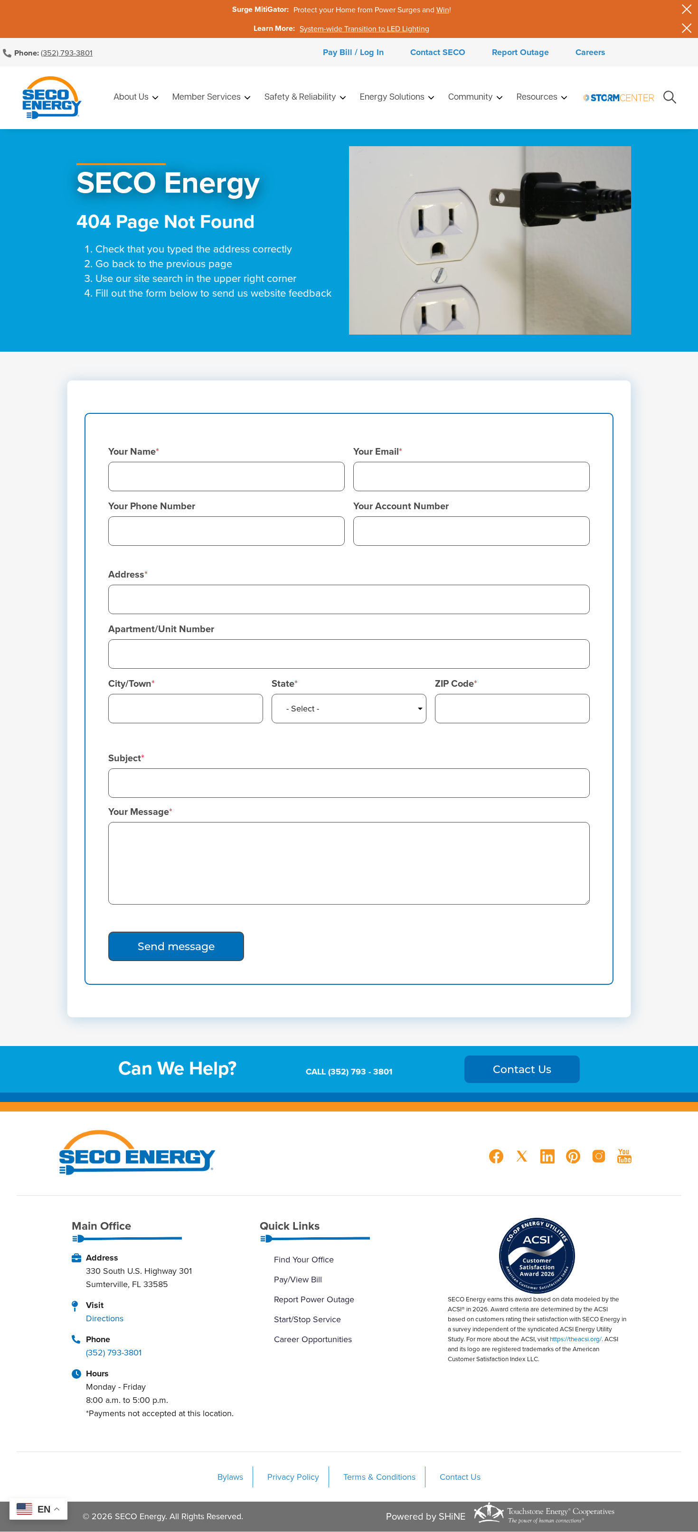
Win (442, 9)
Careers (590, 52)
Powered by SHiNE (425, 1516)
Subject (124, 758)
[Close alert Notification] (687, 9)
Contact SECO (437, 52)
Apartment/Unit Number (161, 629)
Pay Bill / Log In (353, 52)
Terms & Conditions (379, 1477)
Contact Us (460, 1477)
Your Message (138, 811)
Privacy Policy (293, 1477)
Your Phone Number (151, 506)
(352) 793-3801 (67, 52)
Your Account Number (401, 506)
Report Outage (520, 52)
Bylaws (230, 1477)
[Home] (51, 97)
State (283, 683)
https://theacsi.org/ (576, 1338)
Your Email (376, 451)
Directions (104, 1318)
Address (126, 574)
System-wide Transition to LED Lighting (364, 28)
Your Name (132, 451)
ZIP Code (454, 683)
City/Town (129, 683)
